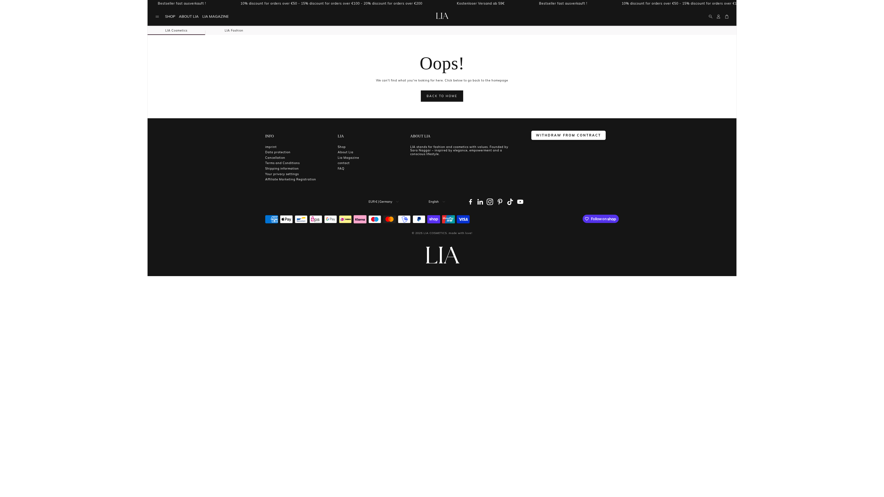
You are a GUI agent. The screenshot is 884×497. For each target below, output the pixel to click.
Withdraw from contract (568, 135)
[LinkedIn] (480, 202)
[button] (157, 16)
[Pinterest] (500, 202)
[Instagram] (490, 202)
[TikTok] (510, 202)
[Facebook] (470, 202)
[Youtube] (520, 202)
